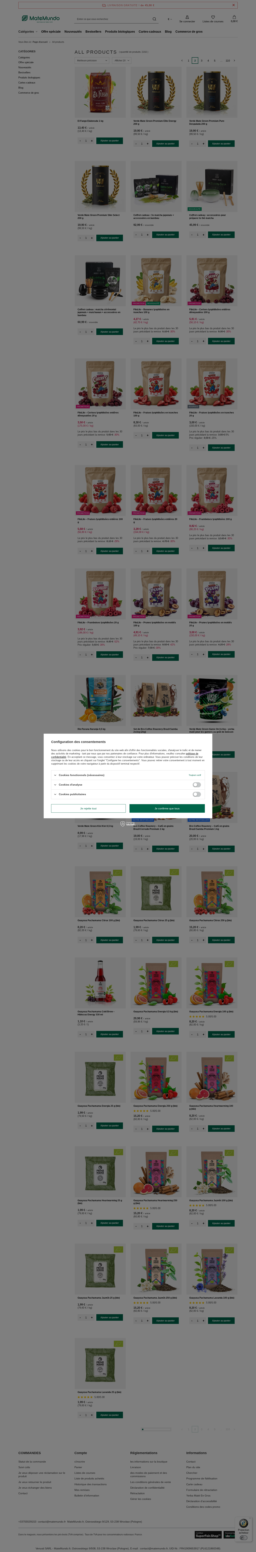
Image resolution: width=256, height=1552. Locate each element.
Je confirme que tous (167, 808)
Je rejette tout (88, 808)
